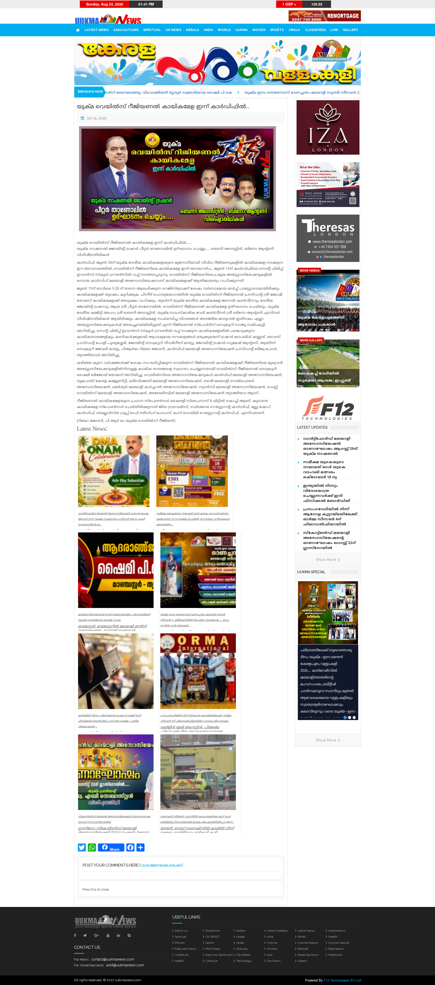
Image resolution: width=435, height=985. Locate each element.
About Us (181, 930)
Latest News (96, 30)
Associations (125, 30)
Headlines (335, 955)
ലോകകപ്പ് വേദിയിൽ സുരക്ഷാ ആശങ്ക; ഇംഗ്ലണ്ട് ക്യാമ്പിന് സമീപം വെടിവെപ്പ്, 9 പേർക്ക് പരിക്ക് (327, 378)
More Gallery (311, 340)
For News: (81, 959)
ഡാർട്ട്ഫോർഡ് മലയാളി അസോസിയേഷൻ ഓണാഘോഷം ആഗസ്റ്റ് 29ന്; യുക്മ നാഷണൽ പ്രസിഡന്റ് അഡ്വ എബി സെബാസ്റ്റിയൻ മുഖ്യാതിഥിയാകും (330, 454)
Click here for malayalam (160, 865)
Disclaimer (212, 930)
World (224, 30)
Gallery (350, 30)
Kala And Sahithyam (219, 955)
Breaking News (308, 955)
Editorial (303, 948)
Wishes (272, 948)
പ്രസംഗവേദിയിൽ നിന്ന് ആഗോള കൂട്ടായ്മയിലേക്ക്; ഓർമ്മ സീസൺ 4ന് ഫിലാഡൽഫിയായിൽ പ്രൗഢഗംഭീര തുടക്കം (330, 519)
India (208, 30)
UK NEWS (173, 30)
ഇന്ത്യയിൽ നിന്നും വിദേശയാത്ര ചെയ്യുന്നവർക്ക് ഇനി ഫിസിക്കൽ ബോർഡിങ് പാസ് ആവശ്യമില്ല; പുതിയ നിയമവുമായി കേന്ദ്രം (328, 498)
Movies (258, 30)
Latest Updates (277, 930)
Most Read (212, 948)
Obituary (242, 948)
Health (332, 936)
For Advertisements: (89, 965)
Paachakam (336, 948)
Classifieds (315, 30)
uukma (241, 30)
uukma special (311, 572)
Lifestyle (211, 961)
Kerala (192, 30)
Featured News (185, 948)
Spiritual (152, 30)
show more (326, 559)
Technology (244, 961)
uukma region (308, 942)
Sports (277, 30)
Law (334, 30)
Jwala (294, 30)
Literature (181, 955)
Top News (273, 961)
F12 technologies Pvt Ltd (342, 980)
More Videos (309, 270)
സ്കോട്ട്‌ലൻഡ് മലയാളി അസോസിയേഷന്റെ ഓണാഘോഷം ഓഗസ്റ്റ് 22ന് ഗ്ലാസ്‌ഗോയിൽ (329, 540)
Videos (302, 961)
